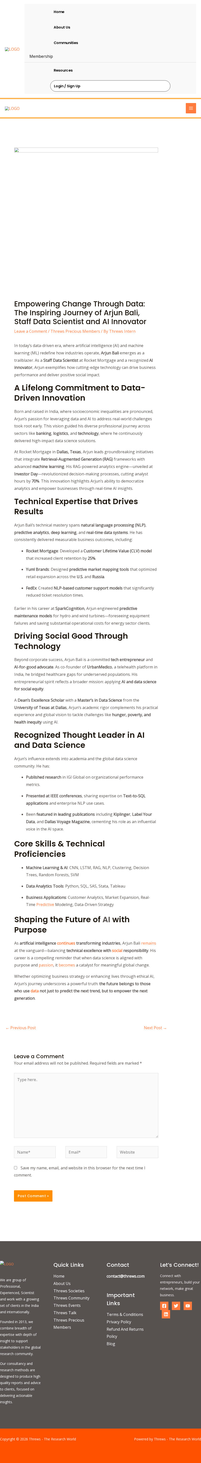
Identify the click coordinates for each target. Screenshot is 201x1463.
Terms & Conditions (125, 1314)
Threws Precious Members (75, 331)
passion (46, 965)
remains (148, 943)
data (35, 991)
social (116, 950)
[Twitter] (176, 1306)
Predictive (45, 904)
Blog (111, 1343)
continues (66, 943)
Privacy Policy (119, 1322)
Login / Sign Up (67, 85)
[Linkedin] (166, 1314)
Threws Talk (64, 1312)
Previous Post (20, 1027)
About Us (62, 27)
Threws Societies (69, 1291)
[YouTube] (188, 1306)
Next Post (155, 1027)
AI (106, 919)
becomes (67, 965)
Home (59, 11)
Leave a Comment (30, 331)
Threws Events (67, 1305)
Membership (41, 56)
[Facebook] (164, 1306)
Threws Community (71, 1298)
